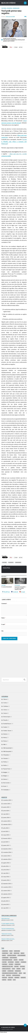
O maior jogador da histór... (8, 923)
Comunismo (5, 957)
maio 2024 (5, 814)
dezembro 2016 (7, 848)
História (5, 734)
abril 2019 (5, 842)
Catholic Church (12, 955)
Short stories (6, 782)
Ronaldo (23, 977)
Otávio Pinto (6, 568)
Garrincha (17, 964)
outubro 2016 (6, 855)
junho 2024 (6, 810)
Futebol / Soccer (7, 730)
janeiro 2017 (6, 845)
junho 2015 (6, 904)
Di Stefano (10, 962)
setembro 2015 (7, 894)
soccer (9, 979)
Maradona (18, 970)
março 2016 (6, 876)
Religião (5, 772)
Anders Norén (9, 1029)
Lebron (4, 970)
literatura (10, 970)
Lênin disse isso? (5, 918)
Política (5, 761)
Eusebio (17, 962)
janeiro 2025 (6, 807)
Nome (3, 617)
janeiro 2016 (6, 880)
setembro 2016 (7, 859)
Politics (5, 765)
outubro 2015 (6, 890)
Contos (5, 702)
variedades (18, 562)
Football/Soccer (7, 723)
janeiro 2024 (6, 817)
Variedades (16, 8)
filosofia (11, 562)
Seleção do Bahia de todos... (8, 939)
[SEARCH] (24, 679)
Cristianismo (13, 957)
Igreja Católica (6, 968)
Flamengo (23, 962)
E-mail (3, 624)
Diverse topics (6, 716)
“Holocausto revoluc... (6, 933)
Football (4, 964)
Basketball (5, 953)
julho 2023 (5, 828)
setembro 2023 (7, 824)
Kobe (23, 968)
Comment (4, 603)
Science (5, 779)
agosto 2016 (6, 862)
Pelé (3, 975)
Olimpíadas (6, 755)
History (5, 737)
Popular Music (6, 768)
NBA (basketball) (7, 748)
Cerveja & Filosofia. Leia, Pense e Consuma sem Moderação (14, 142)
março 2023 (6, 835)
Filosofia (9, 8)
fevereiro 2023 (6, 838)
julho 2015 (5, 901)
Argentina (5, 950)
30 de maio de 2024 (10, 16)
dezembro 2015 (7, 883)
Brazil (4, 955)
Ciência (5, 699)
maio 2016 (5, 873)
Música (5, 741)
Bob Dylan (16, 953)
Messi (20, 973)
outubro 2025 (6, 803)
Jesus (13, 968)
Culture (5, 713)
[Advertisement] (14, 65)
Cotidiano (5, 706)
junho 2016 (6, 869)
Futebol (5, 727)
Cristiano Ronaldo (7, 959)
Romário (17, 977)
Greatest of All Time (7, 966)
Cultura (3, 8)
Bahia (11, 950)
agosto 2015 (6, 897)
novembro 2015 (7, 887)
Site (2, 630)
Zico (14, 979)
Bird (11, 953)
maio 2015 (5, 908)
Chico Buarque (21, 955)
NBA (4, 744)
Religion (5, 775)
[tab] (6, 592)
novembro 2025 (7, 800)
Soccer (4, 786)
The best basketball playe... (8, 928)
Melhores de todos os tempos (9, 973)
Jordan (18, 968)
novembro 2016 (7, 852)
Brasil (22, 953)
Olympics (5, 758)
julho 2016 (5, 866)
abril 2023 (5, 831)
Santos (4, 979)
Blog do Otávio (8, 3)
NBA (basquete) (7, 751)
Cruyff (15, 959)
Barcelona (17, 950)
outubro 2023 (6, 821)
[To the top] (25, 1025)
